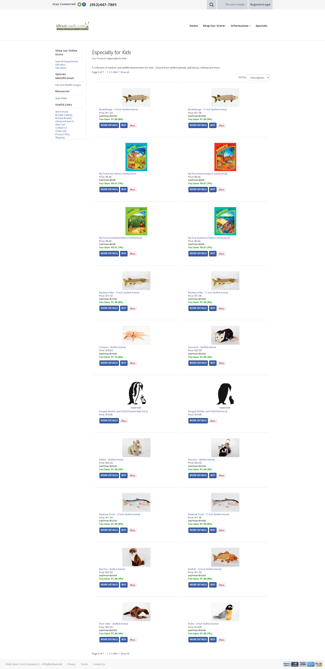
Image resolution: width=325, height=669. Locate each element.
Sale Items (60, 67)
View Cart (60, 124)
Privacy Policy (62, 134)
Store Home (61, 111)
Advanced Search (64, 121)
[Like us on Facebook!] (84, 4)
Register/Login (260, 4)
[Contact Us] (79, 4)
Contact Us (61, 127)
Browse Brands (63, 118)
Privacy (71, 664)
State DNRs (61, 98)
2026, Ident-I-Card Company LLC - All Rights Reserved (34, 664)
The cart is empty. (235, 4)
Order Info (61, 131)
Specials (261, 25)
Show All (125, 72)
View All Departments (66, 61)
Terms (84, 664)
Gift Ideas (60, 64)
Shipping (60, 137)
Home (194, 25)
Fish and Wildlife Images (68, 85)
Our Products (99, 58)
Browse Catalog (63, 115)
